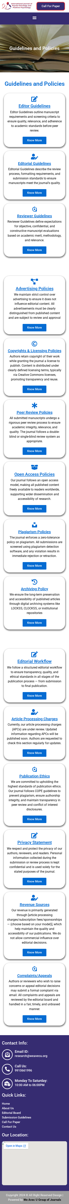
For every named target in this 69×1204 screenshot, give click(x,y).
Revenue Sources (34, 904)
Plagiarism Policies (34, 532)
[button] (34, 17)
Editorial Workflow (34, 661)
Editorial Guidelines (34, 163)
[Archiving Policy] (34, 582)
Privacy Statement (34, 842)
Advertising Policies (34, 288)
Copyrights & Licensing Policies (34, 350)
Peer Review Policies (35, 412)
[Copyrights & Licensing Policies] (34, 344)
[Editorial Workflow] (34, 654)
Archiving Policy (34, 589)
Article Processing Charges (35, 719)
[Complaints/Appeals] (34, 969)
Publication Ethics (34, 776)
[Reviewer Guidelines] (34, 209)
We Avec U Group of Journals (42, 1200)
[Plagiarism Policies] (34, 525)
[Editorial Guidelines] (34, 156)
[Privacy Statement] (34, 835)
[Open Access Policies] (34, 467)
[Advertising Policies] (34, 281)
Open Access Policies (34, 474)
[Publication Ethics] (34, 769)
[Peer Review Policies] (34, 405)
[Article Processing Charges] (34, 712)
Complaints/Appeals (34, 975)
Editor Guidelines (34, 106)
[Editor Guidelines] (34, 99)
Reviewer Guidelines (34, 216)
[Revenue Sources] (34, 898)
